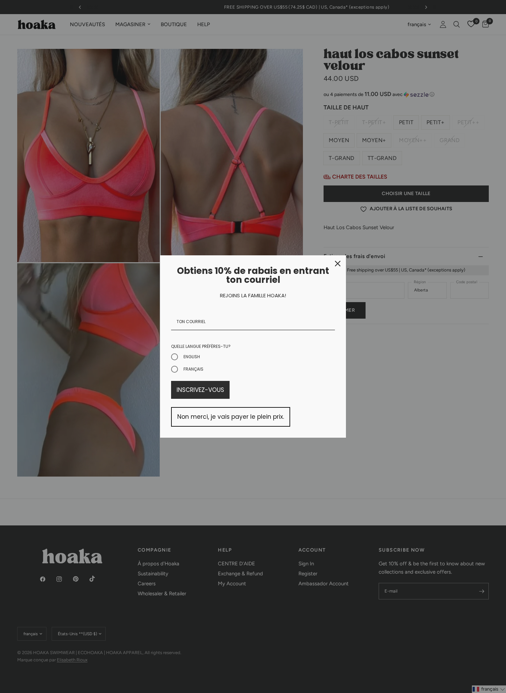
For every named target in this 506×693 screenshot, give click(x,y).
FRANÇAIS (193, 369)
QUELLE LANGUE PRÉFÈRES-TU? (201, 346)
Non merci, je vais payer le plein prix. (230, 417)
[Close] (337, 263)
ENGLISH (191, 357)
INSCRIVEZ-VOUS (200, 390)
